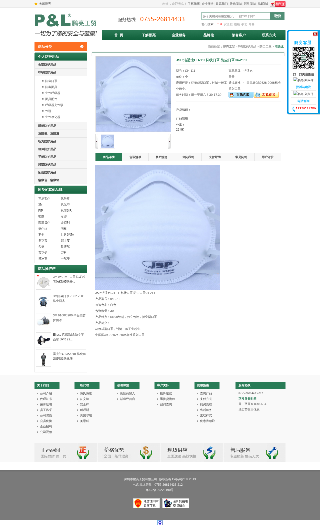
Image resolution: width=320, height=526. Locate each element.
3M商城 (263, 4)
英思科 (84, 421)
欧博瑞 (65, 246)
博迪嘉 (42, 258)
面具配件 (51, 99)
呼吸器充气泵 (54, 105)
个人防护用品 (48, 57)
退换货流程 (167, 399)
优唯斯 (65, 198)
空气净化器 (52, 117)
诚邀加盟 (123, 385)
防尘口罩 (51, 81)
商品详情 (109, 157)
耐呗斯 (84, 410)
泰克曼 (42, 252)
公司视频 (46, 432)
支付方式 (206, 399)
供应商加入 (127, 393)
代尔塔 (65, 204)
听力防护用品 (47, 141)
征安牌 (84, 399)
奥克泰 (42, 240)
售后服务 (162, 157)
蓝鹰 (41, 216)
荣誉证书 (46, 404)
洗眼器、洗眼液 (48, 133)
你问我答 (188, 157)
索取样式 (206, 415)
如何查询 (166, 404)
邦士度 (65, 240)
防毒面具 (51, 87)
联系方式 (269, 35)
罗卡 (41, 234)
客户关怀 (163, 385)
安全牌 (84, 404)
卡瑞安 (65, 258)
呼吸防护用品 (47, 72)
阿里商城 (250, 4)
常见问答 (241, 157)
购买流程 (206, 404)
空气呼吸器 (52, 93)
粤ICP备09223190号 (160, 490)
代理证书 (46, 399)
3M (40, 204)
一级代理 (83, 385)
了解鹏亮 (194, 4)
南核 (64, 228)
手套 (244, 24)
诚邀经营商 (127, 399)
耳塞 (251, 24)
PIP (40, 210)
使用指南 (203, 385)
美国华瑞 (86, 415)
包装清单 (135, 157)
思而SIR (66, 210)
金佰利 (65, 222)
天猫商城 (236, 4)
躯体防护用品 (47, 149)
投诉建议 (166, 393)
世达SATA (67, 234)
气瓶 (48, 111)
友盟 (64, 216)
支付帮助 (215, 157)
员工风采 (46, 410)
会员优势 (46, 421)
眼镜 (237, 24)
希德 (41, 246)
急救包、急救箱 (48, 180)
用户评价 (268, 157)
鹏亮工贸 (229, 46)
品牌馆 (209, 35)
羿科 (64, 252)
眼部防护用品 (47, 126)
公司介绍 (46, 393)
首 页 (118, 35)
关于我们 (43, 385)
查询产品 (206, 393)
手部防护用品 (47, 157)
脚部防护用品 (47, 164)
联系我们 (222, 4)
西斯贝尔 (44, 222)
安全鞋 (228, 24)
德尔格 (42, 228)
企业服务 (208, 4)
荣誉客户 (239, 35)
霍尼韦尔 (44, 198)
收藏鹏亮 (45, 4)
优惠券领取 (207, 421)
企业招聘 (46, 426)
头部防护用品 (47, 64)
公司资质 (46, 415)
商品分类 (45, 47)
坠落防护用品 (47, 172)
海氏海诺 (86, 393)
